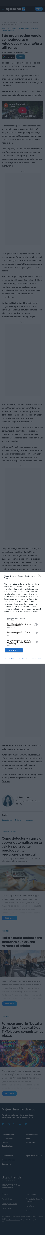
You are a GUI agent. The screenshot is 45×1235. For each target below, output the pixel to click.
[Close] (40, 576)
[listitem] (22, 619)
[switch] (36, 624)
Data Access (22, 659)
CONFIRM (13, 650)
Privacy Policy (36, 659)
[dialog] (22, 617)
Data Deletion (9, 659)
